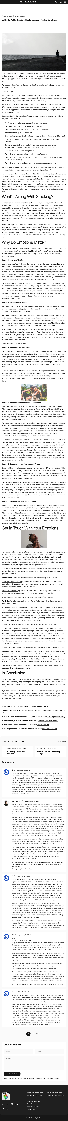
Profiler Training (43, 725)
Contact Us (30, 1104)
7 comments (63, 741)
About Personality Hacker (54, 1092)
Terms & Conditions (33, 1106)
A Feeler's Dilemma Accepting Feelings (48, 753)
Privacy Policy (39, 1078)
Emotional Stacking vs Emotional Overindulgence (44, 174)
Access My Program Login (35, 1092)
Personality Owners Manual (48, 721)
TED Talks (13, 597)
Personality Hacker (28, 2)
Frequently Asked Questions (55, 1095)
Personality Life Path (49, 729)
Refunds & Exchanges (33, 1101)
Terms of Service (51, 1078)
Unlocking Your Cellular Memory (16, 753)
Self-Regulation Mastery (56, 717)
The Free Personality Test (34, 1095)
